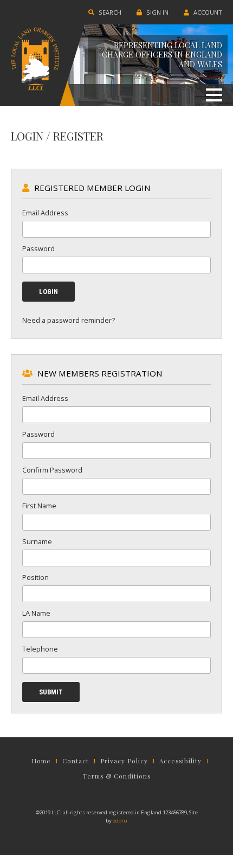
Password (38, 248)
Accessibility (180, 761)
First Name (39, 506)
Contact (75, 761)
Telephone (40, 649)
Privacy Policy (124, 761)
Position (35, 577)
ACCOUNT (207, 12)
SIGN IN (157, 12)
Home (41, 761)
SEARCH (109, 12)
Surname (37, 541)
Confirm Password (52, 470)
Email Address (45, 213)
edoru (120, 820)
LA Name (36, 613)
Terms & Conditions (117, 776)
